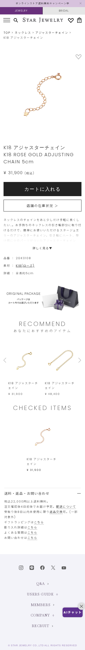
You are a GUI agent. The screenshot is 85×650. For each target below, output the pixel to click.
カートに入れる (42, 189)
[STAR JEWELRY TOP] (43, 20)
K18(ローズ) (25, 266)
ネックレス (23, 33)
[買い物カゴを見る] (79, 20)
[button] (73, 612)
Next (79, 360)
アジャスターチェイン (51, 33)
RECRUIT (40, 626)
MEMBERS (41, 605)
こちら (39, 522)
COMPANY (40, 615)
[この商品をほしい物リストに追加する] (78, 58)
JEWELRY (21, 11)
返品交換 (56, 512)
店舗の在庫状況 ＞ (42, 205)
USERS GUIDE (40, 594)
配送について (66, 507)
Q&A (40, 584)
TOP (7, 33)
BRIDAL (64, 11)
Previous (6, 360)
